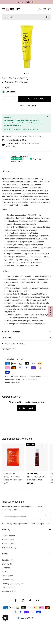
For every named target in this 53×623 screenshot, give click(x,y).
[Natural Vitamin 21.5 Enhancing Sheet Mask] (13, 457)
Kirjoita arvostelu (26, 408)
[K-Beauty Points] (5, 618)
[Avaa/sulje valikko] (3, 9)
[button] (26, 171)
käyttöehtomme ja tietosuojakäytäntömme (34, 524)
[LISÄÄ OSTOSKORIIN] (20, 467)
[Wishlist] (44, 9)
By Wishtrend (7, 82)
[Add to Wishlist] (20, 447)
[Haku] (47, 17)
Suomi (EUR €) (27, 618)
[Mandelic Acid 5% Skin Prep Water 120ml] (37, 457)
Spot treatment (21, 82)
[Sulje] (48, 116)
